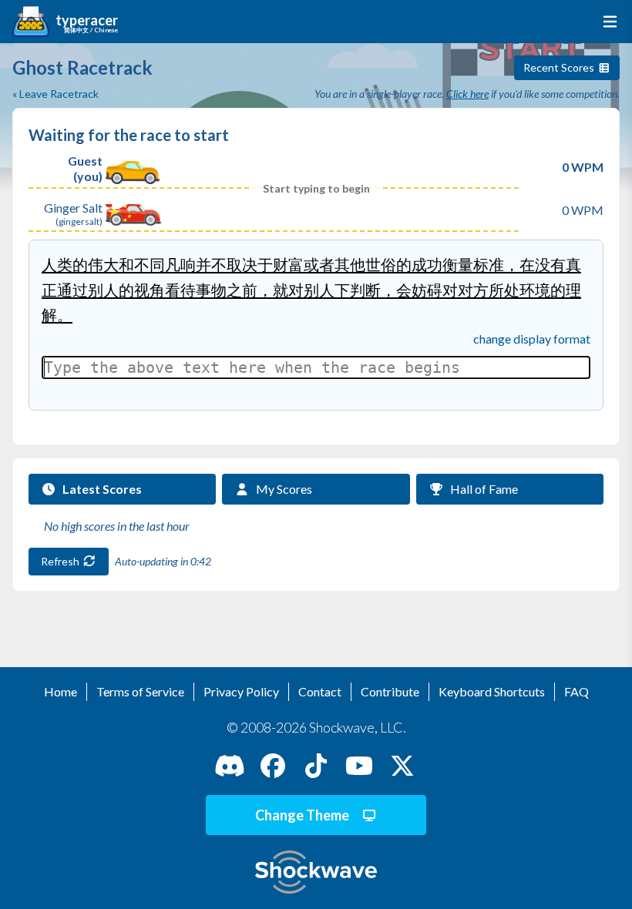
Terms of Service (140, 691)
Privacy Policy (241, 691)
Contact (319, 691)
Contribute (390, 691)
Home (60, 691)
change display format (531, 338)
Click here (467, 93)
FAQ (576, 691)
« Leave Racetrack (55, 93)
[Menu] (607, 21)
